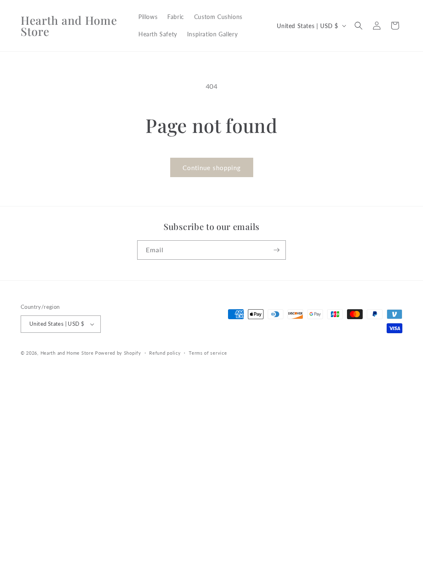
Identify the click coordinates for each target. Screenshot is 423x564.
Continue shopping (212, 167)
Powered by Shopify (118, 352)
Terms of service (208, 352)
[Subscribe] (276, 250)
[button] (358, 26)
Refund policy (165, 352)
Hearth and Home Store (67, 352)
